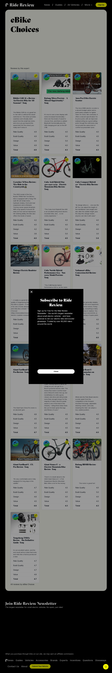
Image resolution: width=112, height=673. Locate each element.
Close (56, 371)
